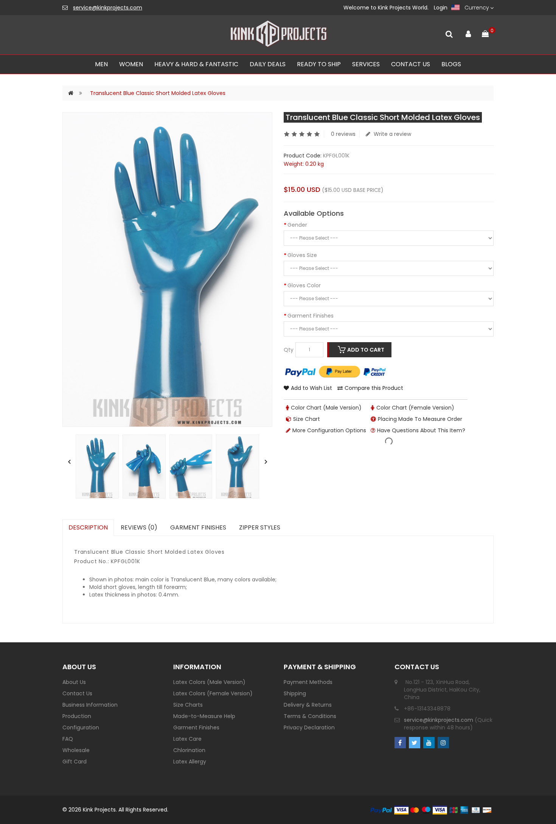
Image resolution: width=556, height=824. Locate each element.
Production (76, 716)
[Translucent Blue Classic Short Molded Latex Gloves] (97, 467)
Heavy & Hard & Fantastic (196, 64)
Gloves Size (302, 255)
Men (101, 64)
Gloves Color (304, 285)
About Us (74, 682)
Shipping (295, 693)
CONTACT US (410, 64)
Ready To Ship (319, 64)
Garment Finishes (310, 315)
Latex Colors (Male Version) (209, 682)
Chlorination (189, 750)
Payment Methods (308, 682)
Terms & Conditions (310, 716)
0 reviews (343, 134)
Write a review (391, 134)
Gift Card (74, 761)
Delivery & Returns (308, 705)
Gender (297, 225)
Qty (289, 350)
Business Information (90, 705)
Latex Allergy (189, 761)
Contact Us (77, 693)
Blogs (451, 64)
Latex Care (187, 739)
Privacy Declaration (309, 727)
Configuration (80, 727)
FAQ (67, 739)
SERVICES (366, 64)
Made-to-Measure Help (204, 716)
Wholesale (76, 750)
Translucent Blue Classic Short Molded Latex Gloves (157, 93)
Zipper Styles (259, 527)
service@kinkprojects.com (107, 7)
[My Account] (468, 32)
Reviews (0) (139, 527)
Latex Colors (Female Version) (213, 693)
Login (440, 7)
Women (131, 64)
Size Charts (188, 705)
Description (88, 527)
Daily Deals (268, 64)
